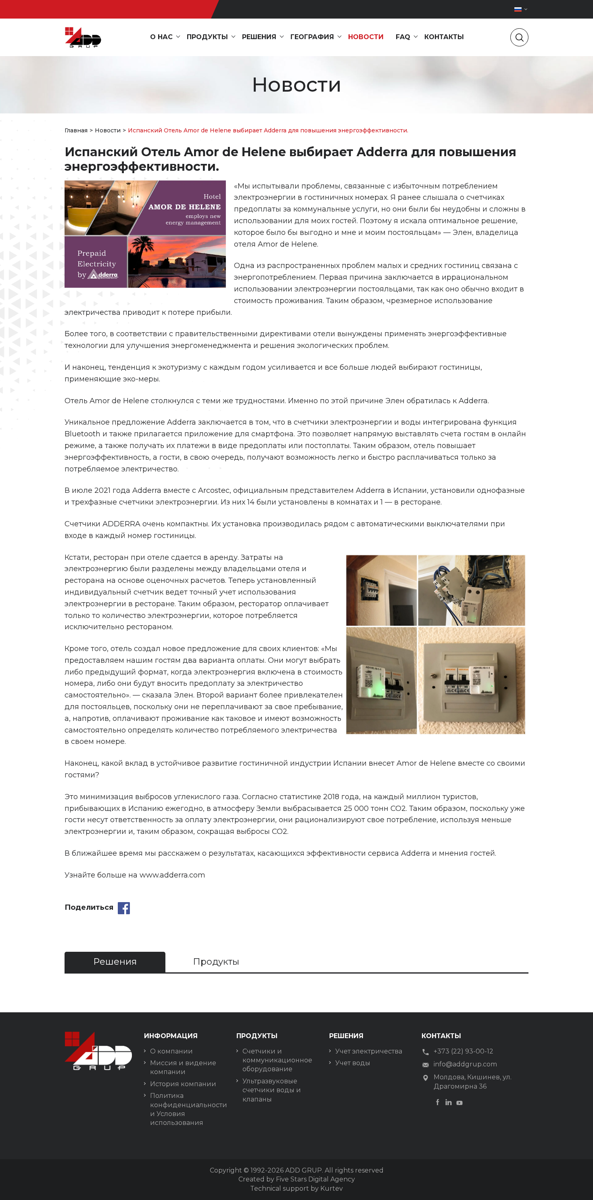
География (312, 37)
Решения (259, 37)
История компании (183, 1084)
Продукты (207, 37)
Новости (366, 37)
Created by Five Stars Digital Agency (296, 1179)
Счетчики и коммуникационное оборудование (277, 1060)
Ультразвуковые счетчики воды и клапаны (271, 1090)
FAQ (403, 37)
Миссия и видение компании (183, 1067)
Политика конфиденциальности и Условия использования (187, 1109)
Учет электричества (368, 1051)
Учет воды (352, 1063)
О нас (161, 37)
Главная (76, 130)
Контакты (444, 37)
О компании (171, 1051)
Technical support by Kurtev (296, 1188)
